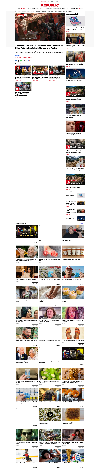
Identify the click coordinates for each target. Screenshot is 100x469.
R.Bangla (52, 1)
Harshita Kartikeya (27, 57)
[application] (40, 27)
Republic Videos (18, 57)
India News (68, 154)
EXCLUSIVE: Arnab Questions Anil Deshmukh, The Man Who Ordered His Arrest (40, 77)
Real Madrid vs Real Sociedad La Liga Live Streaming (74, 116)
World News (68, 48)
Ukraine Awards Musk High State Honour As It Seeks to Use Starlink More (75, 81)
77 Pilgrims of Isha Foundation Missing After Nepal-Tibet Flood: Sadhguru (75, 169)
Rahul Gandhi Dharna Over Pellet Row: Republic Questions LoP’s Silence (56, 77)
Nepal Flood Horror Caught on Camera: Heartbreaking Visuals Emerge (75, 186)
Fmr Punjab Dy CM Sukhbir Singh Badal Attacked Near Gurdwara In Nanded (22, 94)
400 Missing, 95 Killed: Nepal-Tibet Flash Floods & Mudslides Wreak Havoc (75, 98)
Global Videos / (27, 11)
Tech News (68, 31)
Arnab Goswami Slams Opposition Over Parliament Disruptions (22, 77)
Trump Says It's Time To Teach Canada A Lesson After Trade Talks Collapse (75, 46)
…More (17, 55)
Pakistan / (32, 11)
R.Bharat (48, 1)
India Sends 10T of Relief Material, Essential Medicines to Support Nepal (74, 63)
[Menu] (78, 5)
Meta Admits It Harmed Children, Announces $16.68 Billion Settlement (74, 134)
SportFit (67, 119)
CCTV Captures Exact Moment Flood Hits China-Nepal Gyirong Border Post (75, 151)
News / (16, 11)
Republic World (43, 1)
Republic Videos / (21, 11)
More (81, 8)
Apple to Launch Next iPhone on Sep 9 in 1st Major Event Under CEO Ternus (75, 28)
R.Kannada (56, 1)
